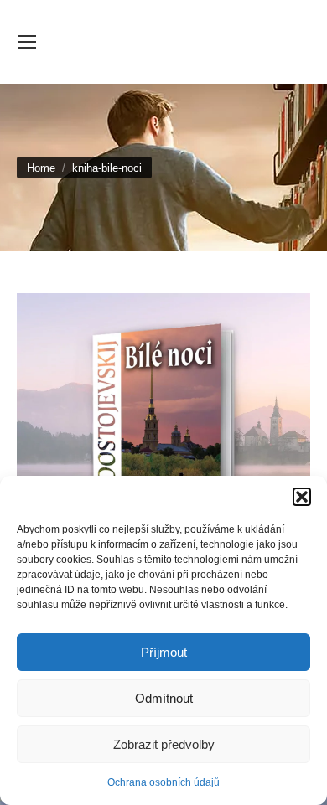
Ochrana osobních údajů (163, 782)
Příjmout (164, 652)
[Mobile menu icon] (27, 42)
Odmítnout (164, 698)
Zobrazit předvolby (164, 744)
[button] (301, 496)
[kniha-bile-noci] (163, 433)
